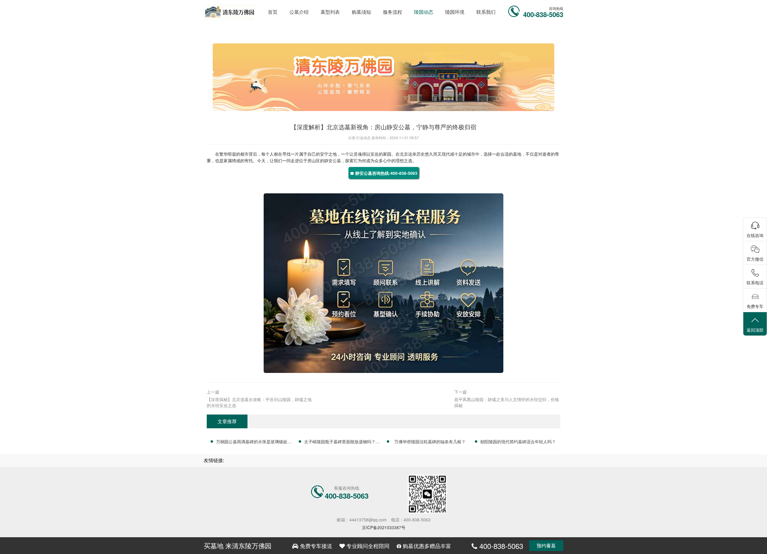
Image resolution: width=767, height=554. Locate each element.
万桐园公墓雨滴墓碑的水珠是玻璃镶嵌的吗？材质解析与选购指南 (254, 442)
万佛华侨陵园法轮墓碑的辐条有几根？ (430, 441)
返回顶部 (755, 330)
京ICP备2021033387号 (383, 527)
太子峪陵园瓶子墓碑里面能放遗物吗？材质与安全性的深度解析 (342, 442)
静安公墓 (332, 160)
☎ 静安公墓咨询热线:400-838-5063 (383, 173)
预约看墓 (546, 545)
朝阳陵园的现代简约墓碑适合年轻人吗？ (518, 441)
